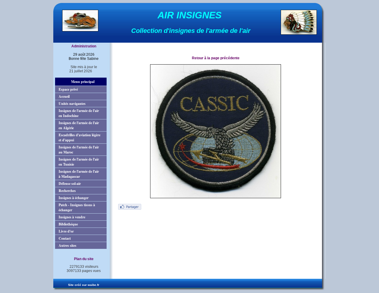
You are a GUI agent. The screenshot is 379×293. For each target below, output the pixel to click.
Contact (65, 238)
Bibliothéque (68, 224)
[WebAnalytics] (81, 276)
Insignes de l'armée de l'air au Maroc (79, 150)
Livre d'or (66, 231)
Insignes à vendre (72, 217)
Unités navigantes (72, 103)
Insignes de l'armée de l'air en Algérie (79, 125)
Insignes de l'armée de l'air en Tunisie (79, 162)
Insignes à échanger (74, 197)
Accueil (64, 96)
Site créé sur (83, 284)
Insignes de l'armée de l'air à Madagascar (79, 174)
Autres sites (67, 245)
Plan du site (84, 259)
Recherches (67, 190)
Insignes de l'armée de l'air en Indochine (79, 113)
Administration (83, 46)
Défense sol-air (70, 183)
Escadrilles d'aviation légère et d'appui (79, 137)
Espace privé (68, 89)
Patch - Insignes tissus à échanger (77, 207)
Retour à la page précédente (216, 58)
